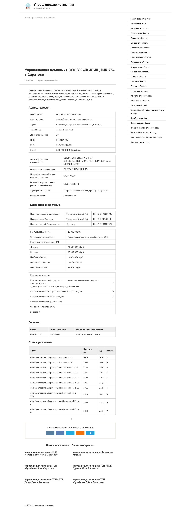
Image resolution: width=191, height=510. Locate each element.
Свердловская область (141, 57)
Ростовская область (140, 33)
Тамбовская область (140, 71)
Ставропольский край (140, 67)
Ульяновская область (140, 100)
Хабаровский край (139, 105)
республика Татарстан (140, 18)
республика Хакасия (139, 28)
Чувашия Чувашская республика (145, 127)
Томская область (138, 81)
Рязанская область (139, 38)
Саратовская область (47, 18)
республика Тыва (138, 23)
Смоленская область (140, 62)
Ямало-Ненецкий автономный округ (146, 137)
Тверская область (138, 76)
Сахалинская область (140, 52)
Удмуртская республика (141, 95)
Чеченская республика (140, 123)
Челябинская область (140, 118)
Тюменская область (139, 91)
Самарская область (139, 42)
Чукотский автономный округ (144, 132)
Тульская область (138, 86)
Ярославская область (140, 142)
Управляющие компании (54, 4)
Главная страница (31, 18)
